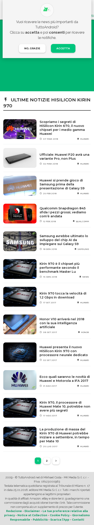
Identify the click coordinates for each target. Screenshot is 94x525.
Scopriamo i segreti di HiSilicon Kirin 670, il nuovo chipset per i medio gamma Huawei (62, 128)
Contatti (78, 519)
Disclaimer (32, 511)
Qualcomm (82, 221)
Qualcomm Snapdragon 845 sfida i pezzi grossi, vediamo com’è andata (63, 212)
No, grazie (32, 48)
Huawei (84, 138)
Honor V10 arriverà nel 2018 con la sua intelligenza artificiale (62, 323)
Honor (85, 332)
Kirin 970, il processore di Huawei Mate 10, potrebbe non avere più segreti (65, 406)
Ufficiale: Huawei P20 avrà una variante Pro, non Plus (64, 157)
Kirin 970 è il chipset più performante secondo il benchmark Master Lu (60, 268)
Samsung (83, 249)
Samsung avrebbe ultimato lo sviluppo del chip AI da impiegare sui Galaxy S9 (64, 240)
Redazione (14, 511)
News (85, 276)
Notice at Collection (32, 515)
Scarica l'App (59, 519)
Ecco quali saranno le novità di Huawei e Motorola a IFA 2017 (65, 379)
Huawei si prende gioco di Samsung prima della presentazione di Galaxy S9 (62, 184)
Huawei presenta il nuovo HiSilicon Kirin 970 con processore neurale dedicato (64, 351)
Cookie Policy (60, 515)
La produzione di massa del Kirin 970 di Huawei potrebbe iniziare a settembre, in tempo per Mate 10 (64, 435)
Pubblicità (40, 519)
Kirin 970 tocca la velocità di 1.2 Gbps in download (63, 295)
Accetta (63, 48)
